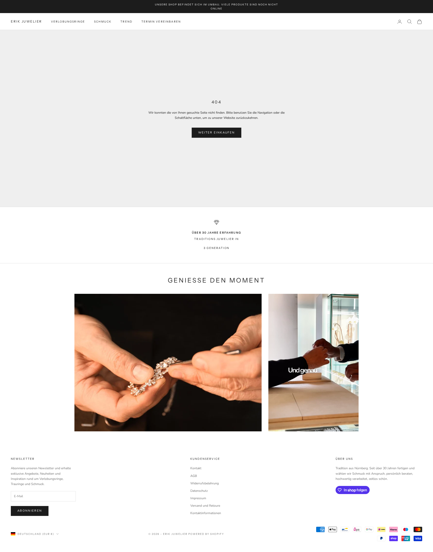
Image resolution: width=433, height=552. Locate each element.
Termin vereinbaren (161, 21)
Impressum (198, 498)
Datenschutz (199, 491)
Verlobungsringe (68, 21)
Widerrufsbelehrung (204, 483)
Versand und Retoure (205, 506)
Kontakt (195, 468)
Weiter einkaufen (216, 133)
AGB (193, 476)
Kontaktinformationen (205, 513)
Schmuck (102, 21)
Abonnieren (29, 511)
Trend (126, 21)
